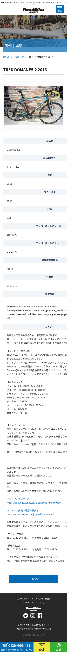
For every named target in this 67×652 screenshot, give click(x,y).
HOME (6, 57)
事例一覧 (19, 57)
